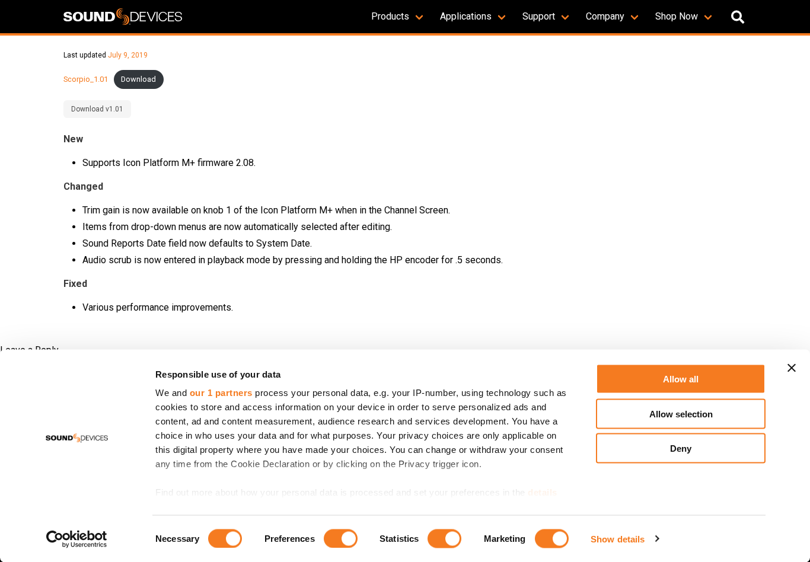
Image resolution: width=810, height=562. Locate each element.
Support (538, 16)
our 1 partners (221, 393)
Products (390, 16)
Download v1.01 (97, 109)
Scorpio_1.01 (85, 79)
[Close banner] (791, 368)
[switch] (341, 538)
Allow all (681, 379)
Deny (680, 448)
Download (138, 79)
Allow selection (681, 413)
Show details (618, 539)
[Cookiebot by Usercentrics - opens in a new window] (77, 539)
